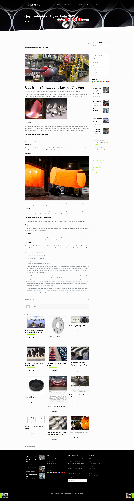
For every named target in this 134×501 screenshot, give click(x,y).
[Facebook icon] (64, 495)
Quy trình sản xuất (103, 15)
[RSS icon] (69, 495)
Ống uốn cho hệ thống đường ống (56, 406)
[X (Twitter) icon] (65, 495)
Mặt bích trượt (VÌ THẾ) (53, 337)
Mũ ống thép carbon (31, 397)
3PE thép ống (92, 470)
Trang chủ (94, 15)
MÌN (78, 94)
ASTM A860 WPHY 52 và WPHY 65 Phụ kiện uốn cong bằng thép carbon (78, 365)
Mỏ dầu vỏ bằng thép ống (94, 463)
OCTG (94, 58)
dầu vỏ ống (91, 461)
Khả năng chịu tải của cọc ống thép (78, 432)
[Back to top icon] (67, 490)
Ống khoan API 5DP (93, 475)
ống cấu (94, 65)
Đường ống (95, 62)
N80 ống (91, 466)
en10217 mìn (92, 468)
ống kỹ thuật (95, 72)
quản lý (35, 306)
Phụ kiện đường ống (97, 55)
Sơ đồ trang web (50, 466)
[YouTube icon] (67, 495)
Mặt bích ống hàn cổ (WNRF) (77, 326)
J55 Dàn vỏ (91, 473)
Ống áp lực (95, 69)
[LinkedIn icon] (68, 495)
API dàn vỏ (91, 458)
